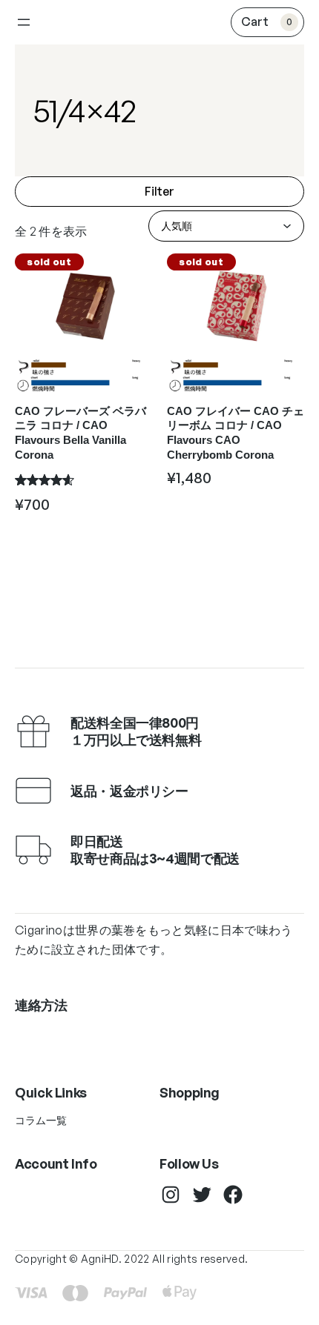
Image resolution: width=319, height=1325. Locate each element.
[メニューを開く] (24, 22)
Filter (159, 191)
